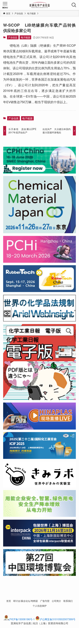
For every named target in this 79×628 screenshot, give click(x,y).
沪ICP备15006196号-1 (22, 619)
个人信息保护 (40, 605)
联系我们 (68, 600)
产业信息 (12, 37)
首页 (8, 600)
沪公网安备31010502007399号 (57, 619)
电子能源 (25, 37)
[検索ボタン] (74, 5)
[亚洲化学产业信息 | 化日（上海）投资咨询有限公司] (39, 5)
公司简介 (56, 600)
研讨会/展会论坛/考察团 (25, 600)
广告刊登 (45, 600)
